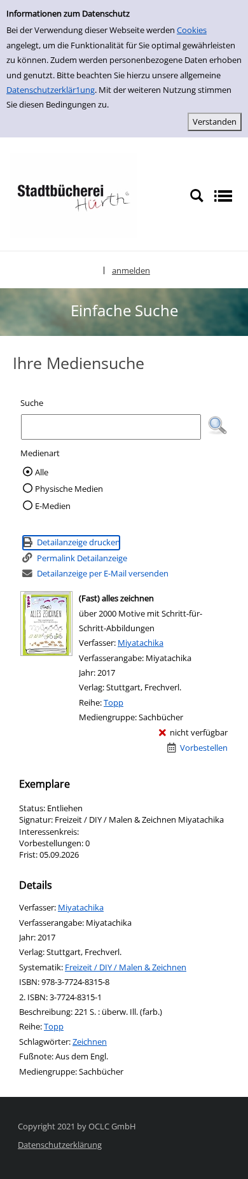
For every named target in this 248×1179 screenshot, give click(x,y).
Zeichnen (89, 1041)
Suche (31, 402)
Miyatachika (140, 642)
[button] (217, 425)
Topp (113, 702)
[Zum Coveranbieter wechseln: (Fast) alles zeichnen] (46, 623)
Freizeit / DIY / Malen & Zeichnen (125, 967)
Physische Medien (69, 488)
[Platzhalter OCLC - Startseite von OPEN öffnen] (73, 194)
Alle (41, 472)
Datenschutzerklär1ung (50, 89)
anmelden (131, 270)
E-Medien (53, 506)
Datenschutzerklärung (60, 1144)
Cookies (192, 30)
